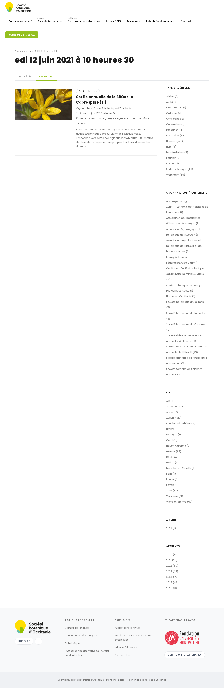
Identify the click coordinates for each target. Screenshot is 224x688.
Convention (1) (175, 124)
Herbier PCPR (113, 21)
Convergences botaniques (84, 20)
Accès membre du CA (22, 34)
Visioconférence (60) (179, 501)
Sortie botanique (88, 91)
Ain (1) (170, 401)
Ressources (134, 21)
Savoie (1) (172, 485)
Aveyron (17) (174, 418)
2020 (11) (171, 554)
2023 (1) (171, 528)
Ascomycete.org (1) (178, 201)
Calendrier (46, 76)
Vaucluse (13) (174, 496)
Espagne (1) (173, 434)
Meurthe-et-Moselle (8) (181, 468)
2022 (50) (172, 566)
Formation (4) (175, 135)
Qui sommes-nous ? (20, 21)
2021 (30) (171, 560)
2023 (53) (172, 571)
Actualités (24, 76)
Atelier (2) (172, 96)
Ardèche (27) (174, 406)
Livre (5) (171, 146)
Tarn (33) (172, 490)
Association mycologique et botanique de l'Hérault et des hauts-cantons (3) (184, 246)
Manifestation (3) (177, 152)
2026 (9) (171, 588)
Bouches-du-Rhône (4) (180, 423)
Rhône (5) (172, 479)
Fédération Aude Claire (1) (182, 262)
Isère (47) (172, 457)
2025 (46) (172, 582)
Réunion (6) (173, 158)
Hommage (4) (175, 141)
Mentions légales (116, 680)
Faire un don (122, 655)
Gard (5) (171, 440)
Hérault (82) (173, 451)
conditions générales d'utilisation (148, 680)
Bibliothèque (72, 643)
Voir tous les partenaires (185, 654)
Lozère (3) (172, 462)
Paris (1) (171, 474)
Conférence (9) (176, 118)
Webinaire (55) (175, 174)
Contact (186, 21)
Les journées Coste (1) (179, 290)
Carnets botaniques (49, 20)
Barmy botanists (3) (178, 257)
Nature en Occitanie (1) (180, 296)
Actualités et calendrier (160, 21)
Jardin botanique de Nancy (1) (185, 285)
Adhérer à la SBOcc (126, 647)
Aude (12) (172, 412)
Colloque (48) (175, 113)
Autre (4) (172, 102)
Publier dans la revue (127, 628)
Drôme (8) (172, 429)
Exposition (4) (174, 130)
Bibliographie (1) (176, 107)
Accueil (19, 50)
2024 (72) (172, 577)
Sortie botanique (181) (179, 169)
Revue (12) (172, 163)
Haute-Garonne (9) (178, 446)
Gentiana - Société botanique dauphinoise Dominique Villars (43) (185, 274)
